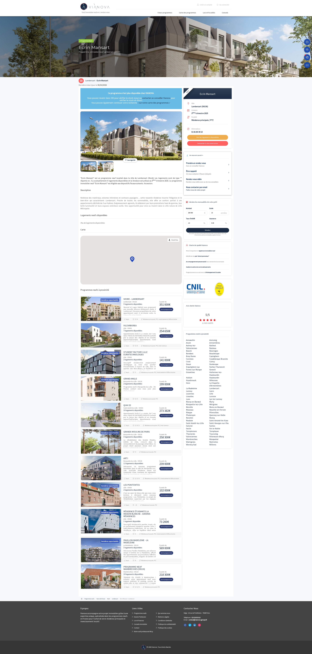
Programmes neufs (140, 613)
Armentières (214, 343)
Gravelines (190, 372)
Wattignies (190, 442)
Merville (189, 407)
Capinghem (214, 356)
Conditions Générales (165, 621)
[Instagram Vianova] (199, 625)
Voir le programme (166, 309)
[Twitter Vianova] (189, 625)
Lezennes (190, 393)
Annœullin (190, 340)
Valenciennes (191, 436)
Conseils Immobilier (140, 624)
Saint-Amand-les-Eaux (218, 420)
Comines (189, 359)
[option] (131, 135)
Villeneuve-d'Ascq (216, 436)
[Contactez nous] (307, 65)
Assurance (212, 219)
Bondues (189, 353)
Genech (212, 369)
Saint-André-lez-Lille (195, 423)
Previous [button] (87, 139)
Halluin (189, 377)
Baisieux (212, 348)
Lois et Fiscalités (209, 13)
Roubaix (189, 420)
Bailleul (212, 345)
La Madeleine (191, 388)
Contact (136, 628)
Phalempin (190, 415)
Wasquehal (213, 439)
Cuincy (212, 361)
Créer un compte (205, 5)
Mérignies (213, 404)
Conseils (225, 13)
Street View (174, 240)
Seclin (188, 428)
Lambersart (214, 388)
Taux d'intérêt (190, 219)
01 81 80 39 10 (197, 132)
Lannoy (189, 391)
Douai (188, 364)
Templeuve (214, 431)
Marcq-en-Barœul (193, 401)
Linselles (190, 396)
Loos (188, 399)
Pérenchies (214, 412)
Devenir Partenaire (140, 617)
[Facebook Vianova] (185, 625)
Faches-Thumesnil (217, 367)
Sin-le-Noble (214, 428)
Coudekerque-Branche (218, 359)
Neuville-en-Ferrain (217, 410)
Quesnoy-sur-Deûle (217, 415)
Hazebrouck (191, 380)
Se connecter (224, 5)
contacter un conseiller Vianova (156, 98)
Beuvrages (213, 351)
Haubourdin (214, 377)
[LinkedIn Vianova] (194, 625)
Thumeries (190, 434)
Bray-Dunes (191, 356)
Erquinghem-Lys (193, 367)
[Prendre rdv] (307, 42)
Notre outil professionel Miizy (143, 631)
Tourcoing (213, 434)
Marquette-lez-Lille (194, 404)
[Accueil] (81, 599)
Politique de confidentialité (167, 624)
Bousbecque (214, 353)
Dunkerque (213, 364)
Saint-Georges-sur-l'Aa (219, 423)
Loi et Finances (139, 621)
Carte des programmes (187, 13)
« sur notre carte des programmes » (154, 102)
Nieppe (189, 412)
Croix (188, 361)
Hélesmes (213, 380)
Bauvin (189, 351)
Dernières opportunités (109, 300)
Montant (189, 208)
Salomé (189, 426)
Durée (211, 208)
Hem (188, 383)
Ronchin (189, 418)
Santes (212, 426)
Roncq (212, 418)
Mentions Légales (163, 617)
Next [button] (175, 139)
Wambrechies (191, 439)
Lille (211, 393)
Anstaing (213, 340)
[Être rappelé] (307, 50)
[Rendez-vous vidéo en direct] (307, 57)
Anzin (188, 343)
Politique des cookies (165, 628)
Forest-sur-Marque (194, 369)
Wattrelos (213, 442)
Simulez (207, 230)
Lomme (212, 396)
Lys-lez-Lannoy (215, 399)
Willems (212, 444)
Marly (211, 401)
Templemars (191, 431)
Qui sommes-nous (164, 613)
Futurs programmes (165, 13)
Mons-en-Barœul (216, 407)
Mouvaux (189, 410)
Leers (211, 391)
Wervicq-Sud (191, 444)
